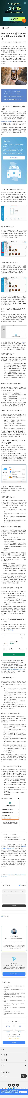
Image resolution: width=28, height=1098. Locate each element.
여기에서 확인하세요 (10, 1092)
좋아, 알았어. (23, 1092)
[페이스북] (9, 1085)
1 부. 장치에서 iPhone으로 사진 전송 (12, 91)
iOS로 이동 (10, 630)
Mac (23, 342)
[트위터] (13, 1085)
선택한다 (14, 1042)
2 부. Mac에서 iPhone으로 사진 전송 (12, 93)
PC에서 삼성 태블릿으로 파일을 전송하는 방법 (14, 839)
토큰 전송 (5, 874)
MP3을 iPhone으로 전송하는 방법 (11, 837)
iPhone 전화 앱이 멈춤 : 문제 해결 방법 (12, 1011)
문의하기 (14, 906)
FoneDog (7, 28)
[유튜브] (17, 1085)
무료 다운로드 (15, 157)
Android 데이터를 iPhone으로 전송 (15, 669)
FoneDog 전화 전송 (6, 121)
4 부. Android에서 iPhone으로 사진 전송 (13, 99)
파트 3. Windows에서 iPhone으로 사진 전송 (13, 96)
